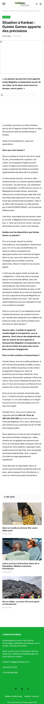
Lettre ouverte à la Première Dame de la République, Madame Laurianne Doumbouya (20, 566)
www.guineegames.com (13, 422)
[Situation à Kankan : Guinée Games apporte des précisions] (22, 57)
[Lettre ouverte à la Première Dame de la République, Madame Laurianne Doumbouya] (22, 549)
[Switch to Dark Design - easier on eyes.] (36, 4)
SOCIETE (6, 17)
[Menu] (3, 3)
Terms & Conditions (13, 696)
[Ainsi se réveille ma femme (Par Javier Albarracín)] (22, 514)
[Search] (40, 3)
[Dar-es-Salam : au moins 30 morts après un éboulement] (22, 587)
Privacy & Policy (31, 696)
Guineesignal (6, 36)
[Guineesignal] (22, 4)
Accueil (5, 11)
